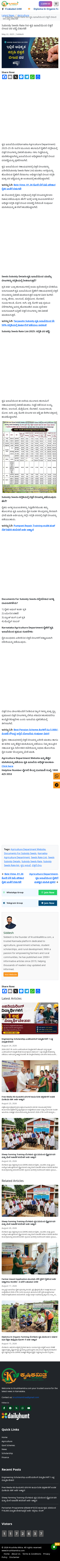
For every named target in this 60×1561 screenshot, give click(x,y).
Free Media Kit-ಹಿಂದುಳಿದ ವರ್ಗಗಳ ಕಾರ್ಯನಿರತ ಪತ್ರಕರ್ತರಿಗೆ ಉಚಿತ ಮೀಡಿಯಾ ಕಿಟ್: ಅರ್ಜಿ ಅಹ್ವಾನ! (28, 1098)
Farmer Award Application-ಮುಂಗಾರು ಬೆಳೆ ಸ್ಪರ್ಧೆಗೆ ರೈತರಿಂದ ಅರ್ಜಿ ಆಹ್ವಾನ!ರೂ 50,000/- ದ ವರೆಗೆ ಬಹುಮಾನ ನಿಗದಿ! (29, 1280)
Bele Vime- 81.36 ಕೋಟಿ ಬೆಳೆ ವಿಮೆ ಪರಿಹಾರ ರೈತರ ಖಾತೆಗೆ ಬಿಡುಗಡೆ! (13, 878)
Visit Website (11, 974)
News (4, 1449)
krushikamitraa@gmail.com (26, 1397)
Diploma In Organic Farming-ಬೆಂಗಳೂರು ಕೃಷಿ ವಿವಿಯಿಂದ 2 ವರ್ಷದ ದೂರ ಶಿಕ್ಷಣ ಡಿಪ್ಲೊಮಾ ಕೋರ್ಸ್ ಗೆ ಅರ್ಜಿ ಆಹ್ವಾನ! (29, 1338)
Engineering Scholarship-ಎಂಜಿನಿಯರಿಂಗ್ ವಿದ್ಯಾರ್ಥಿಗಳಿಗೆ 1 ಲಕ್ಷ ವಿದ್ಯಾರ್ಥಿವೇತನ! (27, 1040)
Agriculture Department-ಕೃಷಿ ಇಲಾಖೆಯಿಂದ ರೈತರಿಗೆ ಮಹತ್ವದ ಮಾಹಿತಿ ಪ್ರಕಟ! (43, 878)
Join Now (49, 892)
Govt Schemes (8, 1445)
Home (4, 1437)
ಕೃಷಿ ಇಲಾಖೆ (26, 865)
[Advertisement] (30, 109)
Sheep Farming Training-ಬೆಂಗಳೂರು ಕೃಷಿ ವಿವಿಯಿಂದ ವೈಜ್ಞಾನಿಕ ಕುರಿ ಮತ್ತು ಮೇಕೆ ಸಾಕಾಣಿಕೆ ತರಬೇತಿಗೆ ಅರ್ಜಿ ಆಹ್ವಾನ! (28, 1155)
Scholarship (7, 1453)
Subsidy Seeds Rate (31, 861)
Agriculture (23, 15)
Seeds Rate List (39, 857)
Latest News (8, 15)
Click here (7, 766)
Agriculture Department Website (28, 849)
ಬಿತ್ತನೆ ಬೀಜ (37, 865)
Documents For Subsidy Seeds (20, 853)
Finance (5, 1457)
